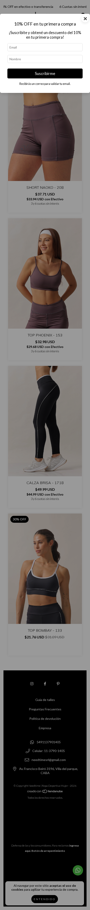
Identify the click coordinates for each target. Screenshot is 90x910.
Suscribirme (45, 73)
